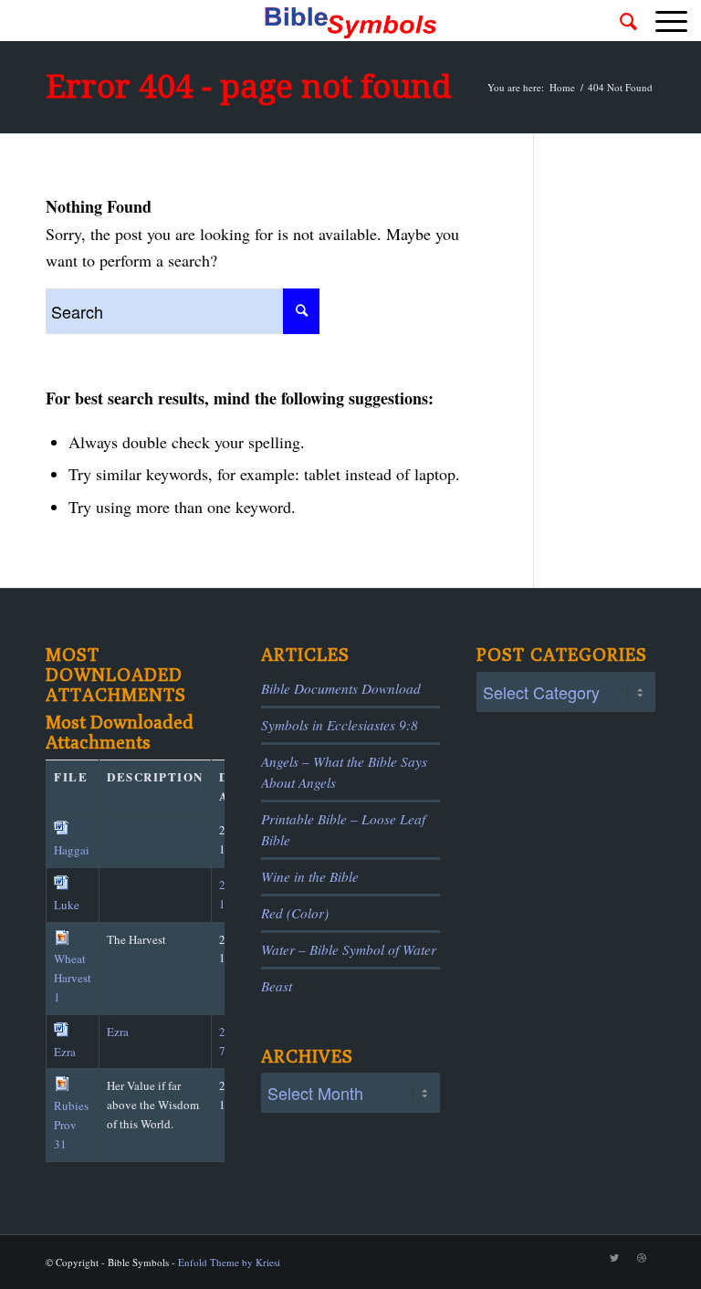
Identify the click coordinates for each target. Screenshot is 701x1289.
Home (562, 87)
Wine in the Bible (310, 876)
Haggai (71, 850)
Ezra (65, 1051)
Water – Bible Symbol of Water (348, 949)
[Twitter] (614, 1258)
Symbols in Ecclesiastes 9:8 (339, 725)
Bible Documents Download (341, 688)
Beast (276, 986)
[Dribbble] (641, 1258)
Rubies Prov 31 (71, 1124)
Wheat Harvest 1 (72, 977)
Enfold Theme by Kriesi (229, 1262)
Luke (66, 904)
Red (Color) (295, 913)
